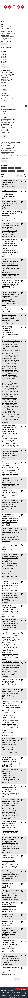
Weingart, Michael (6, 575)
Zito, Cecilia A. (14, 712)
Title (17, 168)
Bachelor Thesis (5, 76)
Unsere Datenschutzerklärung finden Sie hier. (17, 996)
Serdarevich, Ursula (11, 404)
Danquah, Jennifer (8, 482)
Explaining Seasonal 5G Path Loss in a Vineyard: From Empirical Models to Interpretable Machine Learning (10, 859)
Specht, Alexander (8, 467)
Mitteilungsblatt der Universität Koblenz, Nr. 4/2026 (9, 310)
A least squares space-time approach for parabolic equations (10, 182)
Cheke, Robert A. (6, 443)
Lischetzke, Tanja (6, 277)
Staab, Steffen (5, 28)
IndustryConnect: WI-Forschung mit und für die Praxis (9, 492)
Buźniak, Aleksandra (12, 421)
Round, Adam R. (6, 725)
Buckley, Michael (10, 647)
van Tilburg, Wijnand (7, 408)
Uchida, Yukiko (11, 365)
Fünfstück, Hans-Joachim (12, 673)
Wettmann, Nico (7, 588)
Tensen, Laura (7, 748)
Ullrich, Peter (6, 525)
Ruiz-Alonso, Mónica (7, 654)
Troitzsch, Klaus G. (6, 31)
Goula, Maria (10, 817)
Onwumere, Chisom (8, 616)
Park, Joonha (10, 416)
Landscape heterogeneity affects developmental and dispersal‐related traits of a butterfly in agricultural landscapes (10, 558)
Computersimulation (6, 127)
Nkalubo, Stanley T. (7, 442)
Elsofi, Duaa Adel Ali (10, 469)
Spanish (3, 100)
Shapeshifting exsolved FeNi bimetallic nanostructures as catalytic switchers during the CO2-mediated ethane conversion (10, 803)
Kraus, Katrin (10, 485)
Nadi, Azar (9, 394)
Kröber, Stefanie (7, 509)
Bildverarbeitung (5, 121)
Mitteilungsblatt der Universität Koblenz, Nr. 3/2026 (9, 885)
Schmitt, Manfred (11, 275)
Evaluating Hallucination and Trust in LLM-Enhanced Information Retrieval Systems (11, 969)
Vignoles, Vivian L (11, 409)
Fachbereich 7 (5, 153)
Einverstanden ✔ (21, 989)
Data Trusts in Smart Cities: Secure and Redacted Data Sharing (10, 203)
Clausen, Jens (8, 832)
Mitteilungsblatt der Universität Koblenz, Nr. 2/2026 (9, 923)
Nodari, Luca (5, 812)
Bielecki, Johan (5, 714)
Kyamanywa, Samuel (7, 438)
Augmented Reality (6, 122)
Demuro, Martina (6, 645)
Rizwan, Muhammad (11, 399)
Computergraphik (6, 126)
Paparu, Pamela (11, 440)
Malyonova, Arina (13, 386)
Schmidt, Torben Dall (8, 684)
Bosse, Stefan (6, 852)
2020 (2, 59)
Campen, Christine (8, 338)
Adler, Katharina (7, 911)
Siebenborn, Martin (11, 537)
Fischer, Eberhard (13, 899)
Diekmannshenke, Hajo (9, 236)
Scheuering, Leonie (12, 590)
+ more (4, 44)
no (2, 112)
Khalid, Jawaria (15, 320)
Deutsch (21, 2)
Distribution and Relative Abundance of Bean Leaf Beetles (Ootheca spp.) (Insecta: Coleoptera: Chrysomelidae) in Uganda (9, 429)
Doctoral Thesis (5, 72)
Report (3, 87)
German (3, 95)
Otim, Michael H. (11, 447)
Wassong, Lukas (6, 573)
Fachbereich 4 (5, 143)
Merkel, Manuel (7, 697)
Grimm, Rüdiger (5, 30)
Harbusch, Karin (7, 287)
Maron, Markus (5, 38)
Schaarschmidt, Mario (7, 36)
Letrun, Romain (14, 719)
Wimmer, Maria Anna (12, 868)
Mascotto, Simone (6, 818)
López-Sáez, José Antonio (8, 642)
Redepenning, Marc (12, 218)
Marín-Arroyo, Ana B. (7, 639)
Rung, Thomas (6, 541)
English (3, 97)
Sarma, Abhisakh (8, 727)
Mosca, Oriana (5, 391)
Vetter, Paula (13, 571)
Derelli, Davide (5, 715)
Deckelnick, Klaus (6, 539)
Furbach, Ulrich (5, 35)
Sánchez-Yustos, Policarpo (10, 637)
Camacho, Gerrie (12, 751)
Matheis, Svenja (12, 274)
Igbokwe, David (15, 419)
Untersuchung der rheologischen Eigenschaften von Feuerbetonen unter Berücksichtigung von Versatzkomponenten (10, 932)
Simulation (4, 124)
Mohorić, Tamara (12, 389)
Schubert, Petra (5, 41)
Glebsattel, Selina (7, 601)
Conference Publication (7, 84)
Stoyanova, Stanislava (13, 360)
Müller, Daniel (11, 866)
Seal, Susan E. (10, 445)
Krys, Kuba (6, 350)
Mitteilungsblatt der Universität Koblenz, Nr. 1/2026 (9, 916)
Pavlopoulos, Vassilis (7, 398)
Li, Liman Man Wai (9, 411)
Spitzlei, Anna (5, 571)
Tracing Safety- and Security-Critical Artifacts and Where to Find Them (11, 463)
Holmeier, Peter (6, 674)
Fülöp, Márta (5, 422)
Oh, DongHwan (13, 810)
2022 (2, 56)
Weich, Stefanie (15, 573)
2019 (2, 61)
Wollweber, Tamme (7, 730)
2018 (2, 63)
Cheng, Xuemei (14, 714)
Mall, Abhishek (7, 722)
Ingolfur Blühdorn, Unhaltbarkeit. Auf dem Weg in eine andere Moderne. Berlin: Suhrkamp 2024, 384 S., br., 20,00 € (11, 761)
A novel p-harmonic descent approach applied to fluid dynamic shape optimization (10, 530)
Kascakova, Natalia (11, 378)
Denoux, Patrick (9, 371)
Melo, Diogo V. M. (11, 724)
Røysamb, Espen (8, 358)
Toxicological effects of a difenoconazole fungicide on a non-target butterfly (11, 317)
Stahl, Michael (11, 188)
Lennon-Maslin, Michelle (9, 301)
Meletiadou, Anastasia (7, 40)
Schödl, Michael (6, 676)
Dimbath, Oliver (7, 766)
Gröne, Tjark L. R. (13, 717)
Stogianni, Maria (6, 406)
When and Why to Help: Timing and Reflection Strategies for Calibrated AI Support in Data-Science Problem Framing (10, 623)
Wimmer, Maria (6, 220)
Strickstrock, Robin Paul (9, 952)
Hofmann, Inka (9, 565)
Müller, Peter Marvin (8, 536)
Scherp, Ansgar (5, 26)
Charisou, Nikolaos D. (10, 815)
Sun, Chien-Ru (15, 406)
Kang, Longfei (6, 549)
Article (3, 82)
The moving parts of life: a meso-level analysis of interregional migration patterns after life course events (9, 825)
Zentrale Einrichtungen (7, 145)
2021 (2, 58)
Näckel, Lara (8, 567)
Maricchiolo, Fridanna (7, 361)
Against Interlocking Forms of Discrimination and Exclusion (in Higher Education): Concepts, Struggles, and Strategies (10, 504)
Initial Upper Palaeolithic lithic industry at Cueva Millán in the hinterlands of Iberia (11, 634)
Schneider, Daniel (8, 864)
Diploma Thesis (5, 79)
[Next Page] (17, 176)
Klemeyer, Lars (6, 712)
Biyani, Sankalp (7, 207)
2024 (2, 53)
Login (25, 2)
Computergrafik (5, 132)
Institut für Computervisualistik (9, 142)
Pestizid (3, 129)
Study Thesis (4, 80)
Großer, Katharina (10, 470)
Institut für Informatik (7, 147)
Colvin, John (16, 442)
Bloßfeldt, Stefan (7, 964)
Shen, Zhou (16, 727)
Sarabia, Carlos (6, 749)
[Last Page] (21, 176)
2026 (2, 49)
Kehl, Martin (13, 641)
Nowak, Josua (16, 567)
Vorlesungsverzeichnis (7, 119)
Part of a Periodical (6, 74)
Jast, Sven (5, 198)
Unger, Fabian (14, 674)
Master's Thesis (5, 77)
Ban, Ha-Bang (11, 795)
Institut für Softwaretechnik (8, 157)
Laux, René (6, 880)
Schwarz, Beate (9, 403)
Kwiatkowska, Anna (11, 383)
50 (25, 175)
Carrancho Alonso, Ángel (8, 644)
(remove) (23, 106)
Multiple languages (6, 98)
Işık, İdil (4, 421)
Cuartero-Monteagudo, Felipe (9, 650)
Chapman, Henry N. (7, 734)
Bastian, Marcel (7, 937)
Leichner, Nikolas (7, 272)
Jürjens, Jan (9, 474)
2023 (2, 54)
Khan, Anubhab (16, 748)
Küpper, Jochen (11, 732)
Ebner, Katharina (7, 217)
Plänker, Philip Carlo (7, 568)
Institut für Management (7, 152)
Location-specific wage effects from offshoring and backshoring (11, 681)
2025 (2, 51)
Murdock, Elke (14, 391)
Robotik (3, 130)
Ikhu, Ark (5, 629)
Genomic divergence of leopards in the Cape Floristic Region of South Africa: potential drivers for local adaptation (10, 742)
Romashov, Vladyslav (7, 401)
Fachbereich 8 (5, 158)
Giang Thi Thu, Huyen (9, 793)
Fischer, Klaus (7, 320)
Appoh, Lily (10, 368)
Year (3, 168)
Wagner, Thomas (9, 459)
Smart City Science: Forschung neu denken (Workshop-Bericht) (11, 213)
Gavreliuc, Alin (11, 376)
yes (2, 113)
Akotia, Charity (9, 366)
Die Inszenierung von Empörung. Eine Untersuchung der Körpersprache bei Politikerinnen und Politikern (10, 330)
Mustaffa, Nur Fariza (7, 393)
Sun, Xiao (4, 729)
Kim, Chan (4, 720)
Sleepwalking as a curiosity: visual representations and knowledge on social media (10, 583)
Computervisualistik (6, 134)
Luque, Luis (6, 641)
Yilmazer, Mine (6, 322)
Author (11, 171)
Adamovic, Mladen (7, 417)
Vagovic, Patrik (12, 729)
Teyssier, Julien (14, 350)
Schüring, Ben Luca (7, 472)
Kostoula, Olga (5, 381)
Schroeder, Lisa (12, 570)
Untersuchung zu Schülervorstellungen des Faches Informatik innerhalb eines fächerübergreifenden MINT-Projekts (10, 874)
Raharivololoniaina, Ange (8, 323)
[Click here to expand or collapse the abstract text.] (25, 181)
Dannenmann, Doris (8, 457)
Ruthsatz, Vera (5, 303)
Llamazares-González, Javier (9, 652)
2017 (2, 64)
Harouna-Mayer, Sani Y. (9, 711)
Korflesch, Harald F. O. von (8, 33)
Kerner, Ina (6, 256)
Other (2, 85)
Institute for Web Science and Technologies (12, 155)
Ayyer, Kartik (9, 735)
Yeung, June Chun (10, 414)
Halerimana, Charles (8, 437)
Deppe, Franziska (7, 563)
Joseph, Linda (11, 813)
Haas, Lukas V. (5, 719)
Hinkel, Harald (7, 897)
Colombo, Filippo (7, 809)
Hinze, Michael (7, 186)
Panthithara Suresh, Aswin (10, 974)
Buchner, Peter (7, 782)
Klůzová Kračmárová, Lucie (9, 380)
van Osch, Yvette (9, 396)
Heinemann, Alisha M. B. (8, 484)
